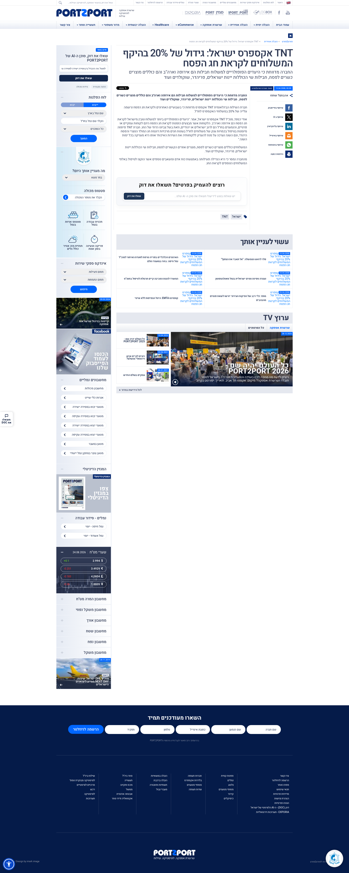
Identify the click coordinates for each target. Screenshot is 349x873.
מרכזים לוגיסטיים (86, 785)
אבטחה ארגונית (125, 794)
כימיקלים (229, 798)
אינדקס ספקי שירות (249, 2)
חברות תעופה (195, 776)
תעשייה (129, 780)
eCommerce (186, 25)
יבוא (72, 105)
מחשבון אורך (96, 620)
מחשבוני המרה (209, 2)
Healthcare (162, 25)
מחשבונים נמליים (228, 2)
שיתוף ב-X (278, 117)
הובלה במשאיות (159, 776)
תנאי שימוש (282, 789)
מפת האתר (283, 785)
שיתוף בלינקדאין (275, 126)
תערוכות (90, 798)
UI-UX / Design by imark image (23, 861)
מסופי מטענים (226, 789)
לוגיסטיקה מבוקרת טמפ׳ (82, 780)
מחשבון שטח (96, 631)
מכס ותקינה (126, 785)
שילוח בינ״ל (89, 776)
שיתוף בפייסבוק (276, 107)
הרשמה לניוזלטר (155, 2)
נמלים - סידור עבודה (90, 518)
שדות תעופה (195, 789)
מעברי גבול (161, 789)
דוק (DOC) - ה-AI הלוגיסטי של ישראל (270, 807)
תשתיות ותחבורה (158, 785)
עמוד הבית (282, 25)
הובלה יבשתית (137, 25)
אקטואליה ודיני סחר (122, 798)
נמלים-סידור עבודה (175, 2)
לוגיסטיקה (89, 794)
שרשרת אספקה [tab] (280, 328)
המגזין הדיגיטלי (94, 469)
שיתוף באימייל (276, 135)
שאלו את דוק (134, 196)
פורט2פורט (287, 41)
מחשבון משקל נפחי (91, 609)
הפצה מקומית (99, 86)
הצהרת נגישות (281, 798)
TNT (225, 216)
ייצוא (95, 105)
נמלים (230, 780)
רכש (92, 789)
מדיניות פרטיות (281, 794)
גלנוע (231, 785)
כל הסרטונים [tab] (256, 328)
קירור (231, 794)
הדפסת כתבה (277, 154)
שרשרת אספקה (212, 25)
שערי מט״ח (193, 2)
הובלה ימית (263, 25)
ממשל (129, 789)
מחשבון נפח (97, 642)
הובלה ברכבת (160, 780)
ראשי (279, 2)
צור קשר (65, 25)
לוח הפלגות (268, 2)
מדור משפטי (111, 25)
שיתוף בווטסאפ (276, 144)
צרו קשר (140, 2)
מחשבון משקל (95, 652)
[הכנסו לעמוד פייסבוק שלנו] (83, 351)
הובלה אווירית (239, 25)
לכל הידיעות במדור (131, 390)
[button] (290, 35)
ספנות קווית (227, 776)
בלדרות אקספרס (193, 780)
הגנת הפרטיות (281, 803)
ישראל (236, 216)
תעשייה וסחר (87, 25)
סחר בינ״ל (127, 776)
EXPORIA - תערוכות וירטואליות (272, 812)
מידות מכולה (82, 86)
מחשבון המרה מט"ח (91, 599)
